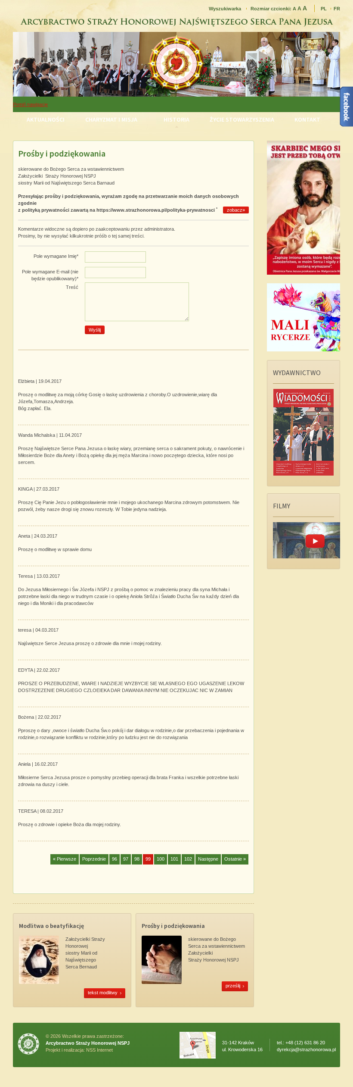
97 (125, 858)
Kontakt (307, 119)
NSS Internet (99, 1050)
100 (160, 858)
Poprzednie (94, 858)
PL (324, 8)
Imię (56, 256)
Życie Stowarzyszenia (242, 119)
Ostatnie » (235, 858)
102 (188, 858)
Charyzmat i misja (111, 119)
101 (174, 858)
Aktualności (46, 119)
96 (114, 858)
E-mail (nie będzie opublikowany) (50, 275)
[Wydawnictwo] (303, 473)
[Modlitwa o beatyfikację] (39, 982)
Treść (72, 287)
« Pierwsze (64, 858)
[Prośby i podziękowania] (162, 982)
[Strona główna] (176, 94)
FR (337, 8)
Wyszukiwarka (225, 8)
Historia (176, 119)
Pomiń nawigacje (30, 104)
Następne (208, 858)
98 (136, 858)
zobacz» (236, 210)
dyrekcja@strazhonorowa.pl (306, 1049)
